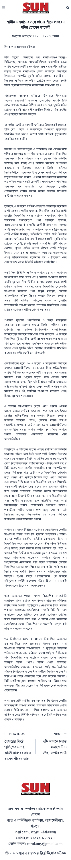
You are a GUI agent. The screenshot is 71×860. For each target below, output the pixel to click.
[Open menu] (3, 8)
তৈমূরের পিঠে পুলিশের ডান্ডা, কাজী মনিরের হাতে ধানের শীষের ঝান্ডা (17, 747)
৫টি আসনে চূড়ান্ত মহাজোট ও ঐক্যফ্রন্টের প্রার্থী (55, 744)
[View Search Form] (67, 8)
